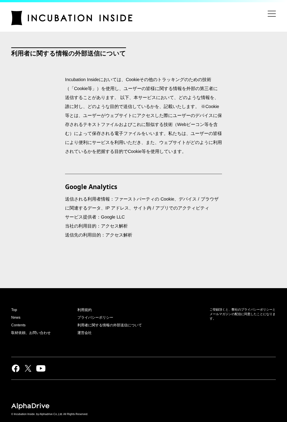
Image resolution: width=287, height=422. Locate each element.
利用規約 (84, 310)
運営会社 (84, 333)
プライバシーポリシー (95, 317)
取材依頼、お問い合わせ (31, 333)
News (15, 317)
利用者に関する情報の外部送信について (109, 325)
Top (14, 310)
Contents (18, 325)
